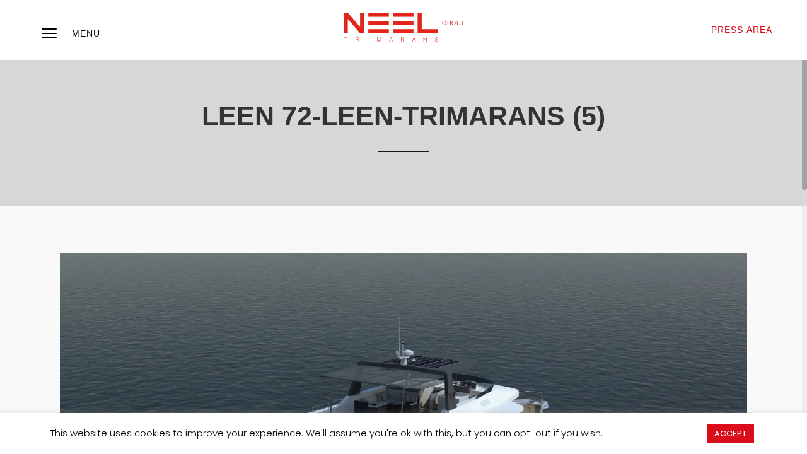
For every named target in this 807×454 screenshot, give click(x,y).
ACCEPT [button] (730, 433)
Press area (741, 30)
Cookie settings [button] (654, 432)
